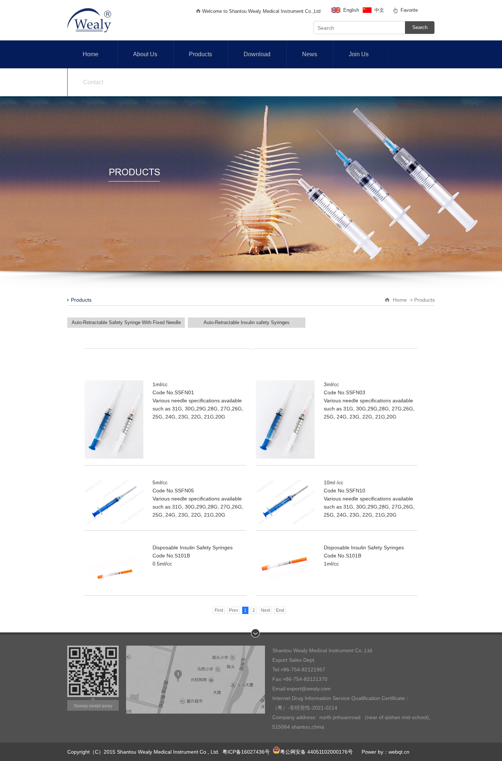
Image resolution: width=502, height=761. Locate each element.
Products (200, 54)
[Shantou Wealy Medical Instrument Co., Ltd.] (89, 30)
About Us (145, 54)
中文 (379, 10)
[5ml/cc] (114, 501)
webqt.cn (398, 752)
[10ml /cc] (285, 501)
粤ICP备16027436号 (246, 752)
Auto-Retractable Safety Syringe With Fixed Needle (126, 322)
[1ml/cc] (114, 419)
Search (419, 27)
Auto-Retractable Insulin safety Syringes (247, 322)
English (351, 10)
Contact (93, 82)
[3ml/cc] (285, 419)
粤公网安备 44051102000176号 (316, 752)
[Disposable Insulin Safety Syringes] (114, 566)
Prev (233, 610)
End (280, 610)
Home (90, 54)
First (219, 610)
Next (265, 610)
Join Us (359, 54)
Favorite (409, 10)
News (309, 54)
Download (257, 54)
